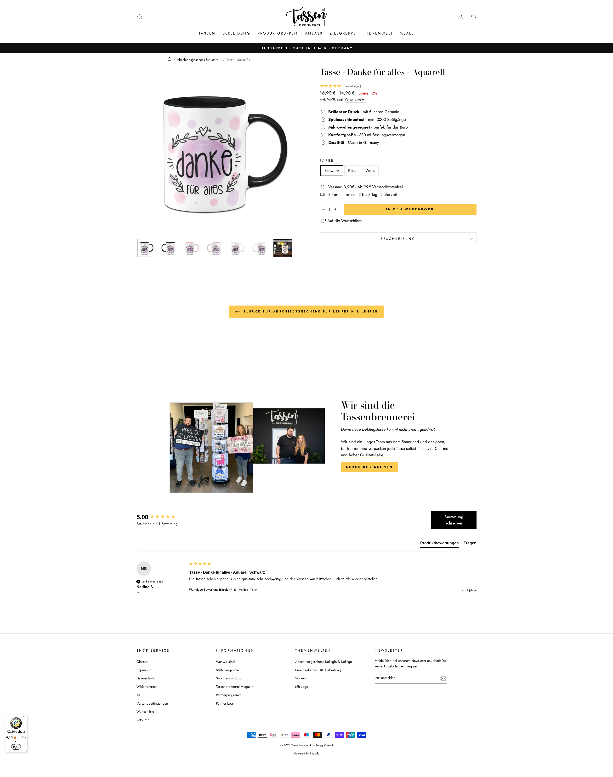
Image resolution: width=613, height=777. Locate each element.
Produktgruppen (278, 33)
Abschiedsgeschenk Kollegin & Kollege (323, 661)
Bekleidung (236, 33)
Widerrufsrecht (147, 686)
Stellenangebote (227, 670)
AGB (139, 695)
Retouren (142, 720)
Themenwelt (378, 33)
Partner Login (226, 703)
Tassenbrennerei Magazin (234, 686)
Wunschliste (145, 711)
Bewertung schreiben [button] (453, 520)
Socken (300, 678)
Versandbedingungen (152, 703)
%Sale (407, 33)
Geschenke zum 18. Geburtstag (318, 670)
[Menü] (24, 717)
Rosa (352, 170)
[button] (398, 86)
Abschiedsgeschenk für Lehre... (199, 59)
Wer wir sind (225, 661)
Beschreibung (398, 238)
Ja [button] (235, 590)
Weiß (370, 170)
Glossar (142, 661)
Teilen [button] (253, 590)
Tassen (207, 33)
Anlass (314, 33)
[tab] (439, 544)
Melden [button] (243, 590)
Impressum (144, 670)
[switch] (16, 747)
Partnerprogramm (228, 695)
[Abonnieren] (443, 678)
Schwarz (331, 170)
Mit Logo (301, 686)
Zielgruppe (343, 33)
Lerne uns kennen (369, 467)
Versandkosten (355, 99)
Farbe (327, 160)
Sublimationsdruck (229, 678)
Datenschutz (145, 678)
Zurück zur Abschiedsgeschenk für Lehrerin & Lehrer (310, 311)
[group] (161, 517)
